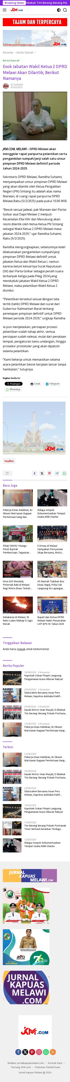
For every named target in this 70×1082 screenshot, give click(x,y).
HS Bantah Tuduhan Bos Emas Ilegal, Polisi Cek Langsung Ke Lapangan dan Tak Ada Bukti (50, 585)
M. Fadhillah (17, 84)
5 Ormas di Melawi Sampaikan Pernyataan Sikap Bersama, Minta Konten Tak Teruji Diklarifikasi (50, 549)
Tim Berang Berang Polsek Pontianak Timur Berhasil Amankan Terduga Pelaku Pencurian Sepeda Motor (45, 827)
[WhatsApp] (46, 1052)
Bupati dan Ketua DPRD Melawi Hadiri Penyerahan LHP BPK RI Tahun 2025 (51, 620)
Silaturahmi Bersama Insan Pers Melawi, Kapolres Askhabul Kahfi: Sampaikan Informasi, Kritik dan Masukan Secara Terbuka (42, 694)
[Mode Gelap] (59, 10)
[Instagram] (39, 1052)
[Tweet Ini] (42, 473)
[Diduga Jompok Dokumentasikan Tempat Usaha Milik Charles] (52, 497)
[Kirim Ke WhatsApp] (64, 473)
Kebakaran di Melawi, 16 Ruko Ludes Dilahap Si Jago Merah (18, 620)
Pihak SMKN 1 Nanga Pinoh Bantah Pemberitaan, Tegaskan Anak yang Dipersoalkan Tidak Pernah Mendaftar (16, 549)
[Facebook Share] (34, 473)
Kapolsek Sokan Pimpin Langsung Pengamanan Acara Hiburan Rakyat (43, 677)
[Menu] (5, 10)
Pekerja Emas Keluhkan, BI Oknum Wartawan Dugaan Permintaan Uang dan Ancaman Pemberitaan (17, 513)
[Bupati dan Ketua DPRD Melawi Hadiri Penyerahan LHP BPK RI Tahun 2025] (52, 605)
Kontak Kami (55, 1062)
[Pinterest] (32, 1052)
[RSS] (53, 1052)
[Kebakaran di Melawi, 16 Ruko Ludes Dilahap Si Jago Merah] (18, 605)
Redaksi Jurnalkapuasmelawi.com (25, 1062)
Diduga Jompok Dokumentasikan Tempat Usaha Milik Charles (51, 513)
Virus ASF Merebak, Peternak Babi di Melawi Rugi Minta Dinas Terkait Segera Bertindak (17, 585)
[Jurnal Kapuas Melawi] (16, 10)
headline (9, 460)
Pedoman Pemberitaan (47, 1067)
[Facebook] (18, 1052)
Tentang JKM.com (21, 1067)
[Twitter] (25, 1052)
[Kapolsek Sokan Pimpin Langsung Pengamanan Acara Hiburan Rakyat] (12, 678)
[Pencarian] (65, 10)
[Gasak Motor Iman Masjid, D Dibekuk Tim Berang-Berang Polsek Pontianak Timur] (12, 712)
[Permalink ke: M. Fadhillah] (6, 86)
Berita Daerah (11, 60)
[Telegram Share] (57, 473)
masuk (21, 649)
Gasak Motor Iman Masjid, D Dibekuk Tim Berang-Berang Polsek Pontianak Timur (45, 711)
